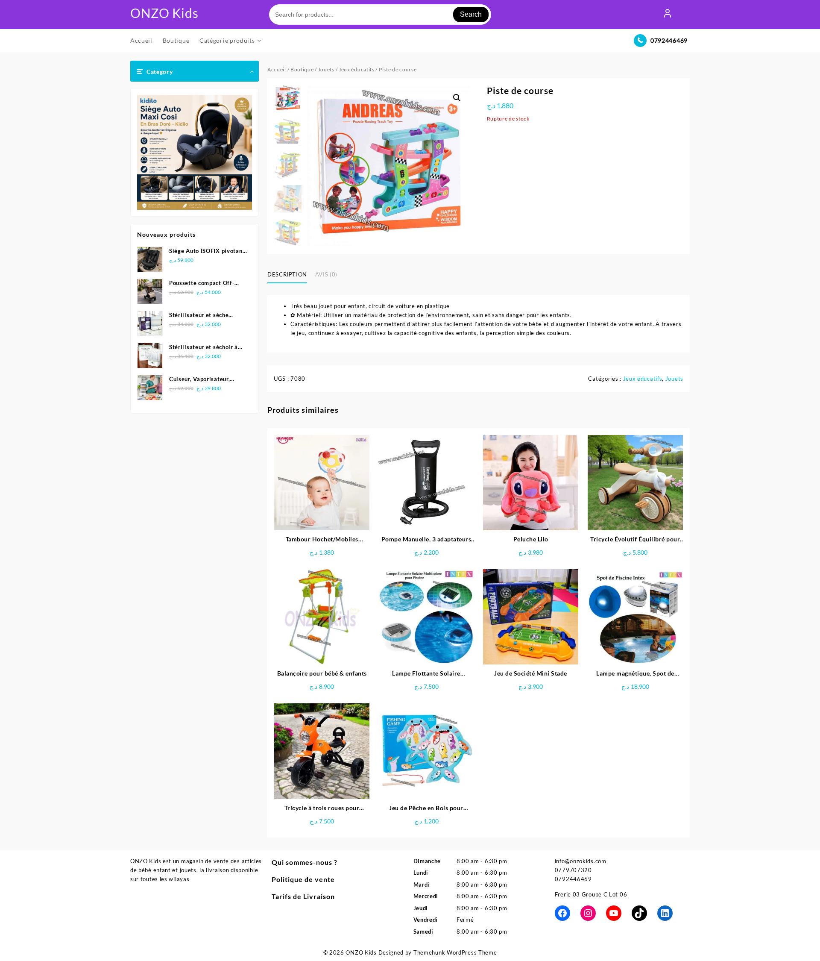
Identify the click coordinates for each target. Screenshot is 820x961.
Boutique (302, 69)
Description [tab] (287, 274)
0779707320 (573, 870)
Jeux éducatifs (357, 69)
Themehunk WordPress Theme (455, 952)
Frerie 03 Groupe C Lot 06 (591, 894)
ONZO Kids (164, 13)
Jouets (326, 69)
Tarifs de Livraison (303, 896)
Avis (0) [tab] (326, 274)
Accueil (276, 69)
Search (471, 14)
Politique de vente (303, 879)
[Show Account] (667, 14)
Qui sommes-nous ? (304, 862)
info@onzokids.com (580, 861)
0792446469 (669, 40)
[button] (457, 98)
